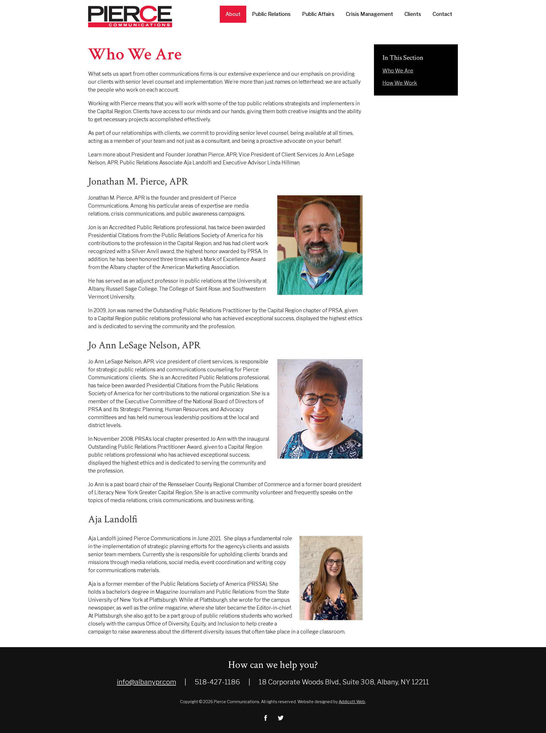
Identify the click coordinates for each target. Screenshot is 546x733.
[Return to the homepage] (130, 16)
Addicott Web (352, 701)
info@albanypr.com (146, 682)
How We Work (399, 83)
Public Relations (271, 14)
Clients (412, 14)
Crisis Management (369, 14)
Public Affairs (318, 14)
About (233, 14)
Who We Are (397, 71)
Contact (442, 14)
